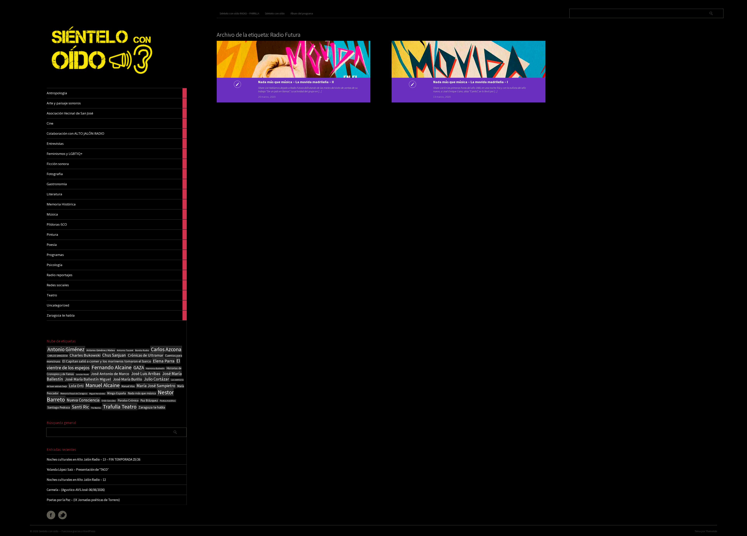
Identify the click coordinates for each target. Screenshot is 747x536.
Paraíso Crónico (128, 400)
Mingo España (116, 393)
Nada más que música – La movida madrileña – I (470, 82)
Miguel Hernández (97, 393)
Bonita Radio (142, 350)
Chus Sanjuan (114, 355)
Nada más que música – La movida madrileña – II (296, 82)
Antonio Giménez (65, 349)
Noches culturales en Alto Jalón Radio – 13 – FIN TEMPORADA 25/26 (93, 459)
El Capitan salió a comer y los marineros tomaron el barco (106, 361)
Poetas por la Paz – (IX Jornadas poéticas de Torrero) (83, 500)
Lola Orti (76, 385)
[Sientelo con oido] (101, 79)
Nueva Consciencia (83, 400)
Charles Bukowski (85, 355)
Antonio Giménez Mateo (100, 350)
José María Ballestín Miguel (88, 379)
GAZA (138, 368)
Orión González (109, 400)
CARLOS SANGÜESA (57, 355)
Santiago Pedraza (58, 407)
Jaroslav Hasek (82, 374)
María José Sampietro (156, 385)
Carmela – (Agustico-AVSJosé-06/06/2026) (76, 490)
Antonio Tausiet (125, 350)
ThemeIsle (711, 531)
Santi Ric (80, 407)
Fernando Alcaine (111, 367)
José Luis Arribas (145, 373)
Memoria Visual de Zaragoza (73, 393)
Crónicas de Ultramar (145, 355)
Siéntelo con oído (275, 13)
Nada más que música (142, 393)
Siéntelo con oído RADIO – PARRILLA (239, 13)
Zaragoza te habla (152, 407)
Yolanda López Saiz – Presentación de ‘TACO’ (78, 469)
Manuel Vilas (128, 386)
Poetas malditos (167, 400)
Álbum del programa (301, 13)
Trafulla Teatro (120, 406)
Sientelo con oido (48, 531)
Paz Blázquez (149, 400)
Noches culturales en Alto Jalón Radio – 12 (76, 480)
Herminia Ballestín (155, 368)
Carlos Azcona (166, 349)
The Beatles (96, 408)
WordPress (89, 531)
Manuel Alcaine (102, 385)
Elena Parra (163, 361)
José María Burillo (127, 379)
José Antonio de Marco (110, 373)
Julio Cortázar (156, 379)
